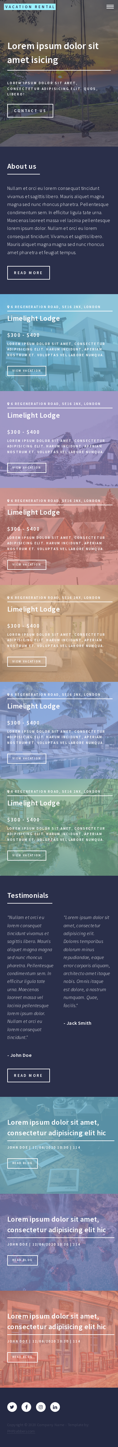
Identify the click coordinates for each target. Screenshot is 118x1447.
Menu (108, 6)
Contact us (30, 110)
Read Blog (22, 1163)
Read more (28, 272)
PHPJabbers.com (21, 1431)
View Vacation (26, 371)
